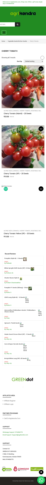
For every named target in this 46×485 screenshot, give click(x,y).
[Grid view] (42, 58)
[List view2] (38, 58)
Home (3, 41)
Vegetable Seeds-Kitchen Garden (17, 41)
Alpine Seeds (8, 111)
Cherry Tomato (24, 111)
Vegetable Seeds (37, 111)
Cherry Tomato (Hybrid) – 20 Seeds (17, 113)
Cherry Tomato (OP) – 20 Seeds (16, 174)
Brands (16, 111)
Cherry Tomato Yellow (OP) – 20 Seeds (19, 233)
